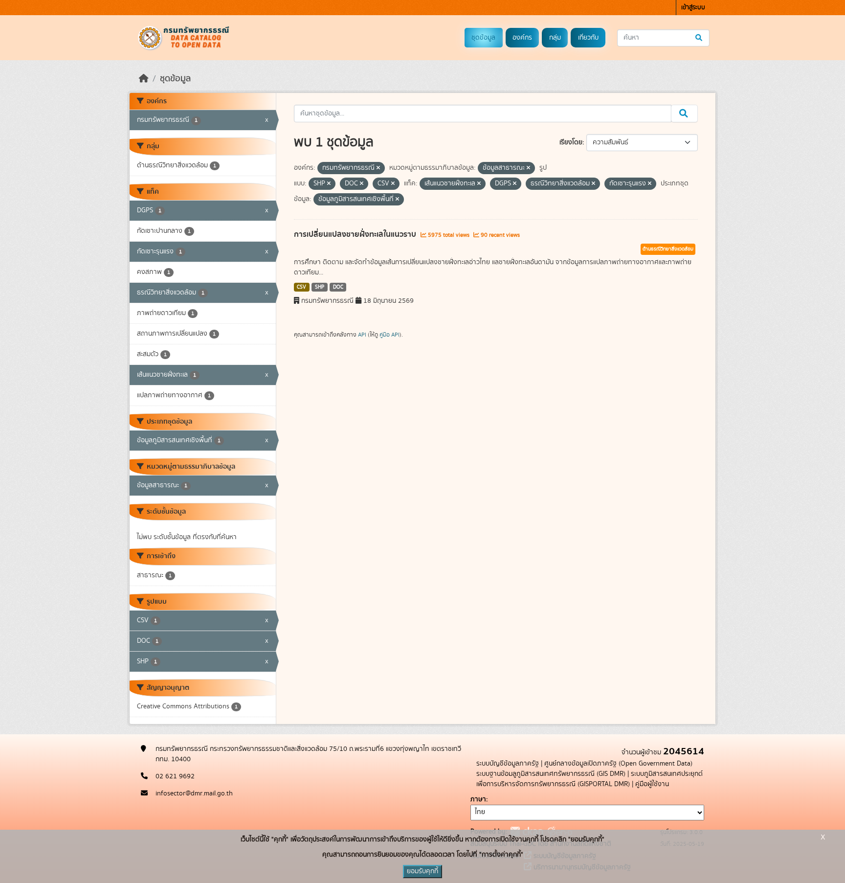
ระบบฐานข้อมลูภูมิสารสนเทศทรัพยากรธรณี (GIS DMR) (550, 774)
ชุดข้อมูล (483, 38)
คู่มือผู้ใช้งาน (652, 784)
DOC (338, 287)
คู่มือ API (389, 334)
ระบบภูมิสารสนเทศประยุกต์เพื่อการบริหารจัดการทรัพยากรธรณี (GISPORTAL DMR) (589, 779)
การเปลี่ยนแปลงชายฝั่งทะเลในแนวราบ (356, 234)
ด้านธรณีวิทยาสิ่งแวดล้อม (668, 249)
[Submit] (699, 37)
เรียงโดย (570, 142)
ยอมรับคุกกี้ (422, 871)
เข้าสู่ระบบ (693, 7)
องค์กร (522, 38)
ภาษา (478, 799)
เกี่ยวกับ (588, 38)
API (362, 334)
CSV (301, 287)
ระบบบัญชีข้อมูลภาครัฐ (507, 764)
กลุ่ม (555, 38)
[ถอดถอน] (378, 168)
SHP (319, 287)
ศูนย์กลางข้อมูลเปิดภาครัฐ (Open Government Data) (618, 764)
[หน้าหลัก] (144, 78)
